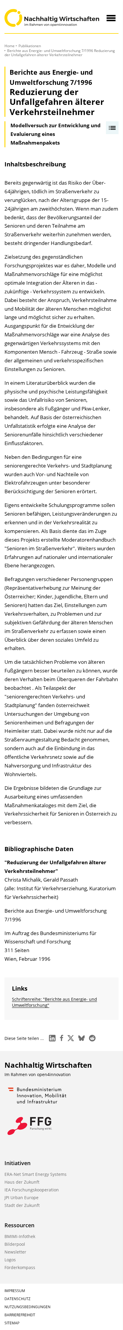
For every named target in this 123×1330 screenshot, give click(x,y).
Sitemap (11, 1323)
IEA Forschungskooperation (31, 1190)
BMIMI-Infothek (19, 1236)
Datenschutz (17, 1298)
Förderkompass (19, 1267)
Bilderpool (14, 1244)
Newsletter (15, 1252)
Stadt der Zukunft (22, 1205)
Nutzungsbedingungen (27, 1306)
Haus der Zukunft (21, 1182)
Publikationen (30, 45)
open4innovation (54, 1074)
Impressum (14, 1290)
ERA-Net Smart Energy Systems (35, 1174)
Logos (10, 1259)
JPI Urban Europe (21, 1197)
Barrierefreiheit (19, 1314)
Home (9, 45)
